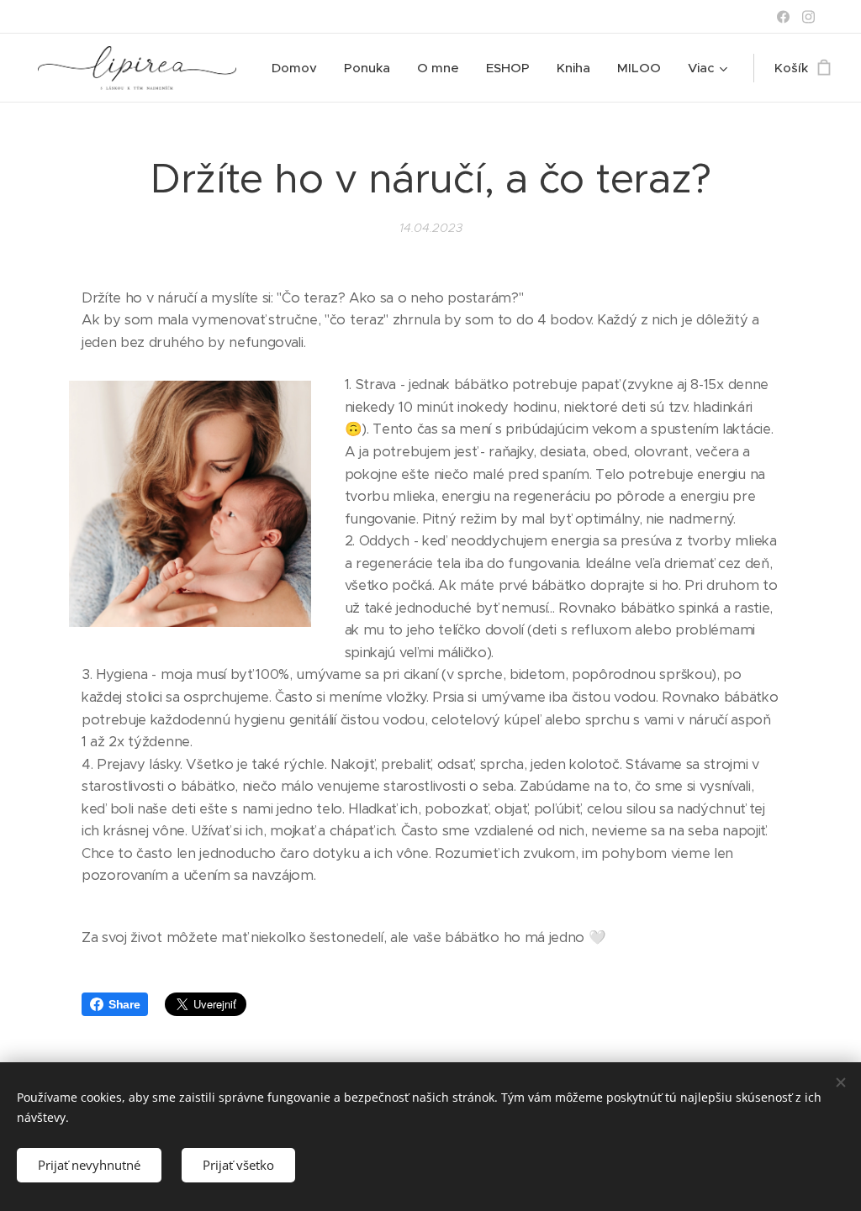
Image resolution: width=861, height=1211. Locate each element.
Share (124, 1004)
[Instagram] (808, 17)
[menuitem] (298, 68)
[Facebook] (783, 17)
